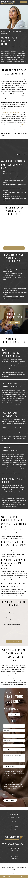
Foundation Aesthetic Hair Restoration (11, 112)
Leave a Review (14, 819)
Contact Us (21, 876)
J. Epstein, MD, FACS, (9, 53)
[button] (23, 2)
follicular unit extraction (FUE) (16, 124)
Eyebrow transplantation (7, 454)
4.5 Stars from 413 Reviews (14, 817)
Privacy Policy (10, 792)
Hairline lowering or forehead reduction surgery (12, 359)
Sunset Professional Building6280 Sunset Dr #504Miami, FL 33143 (14, 848)
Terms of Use (17, 873)
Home (3, 31)
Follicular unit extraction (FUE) (8, 419)
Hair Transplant (10, 31)
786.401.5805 (14, 858)
